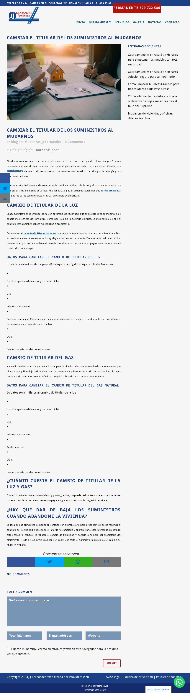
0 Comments (75, 142)
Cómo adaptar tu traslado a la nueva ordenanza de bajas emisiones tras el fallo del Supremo (152, 101)
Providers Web (79, 677)
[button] (179, 682)
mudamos (15, 171)
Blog (14, 142)
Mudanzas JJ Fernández (42, 142)
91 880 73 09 (103, 3)
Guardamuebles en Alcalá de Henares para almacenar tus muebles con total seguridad (153, 59)
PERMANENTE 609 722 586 (136, 8)
